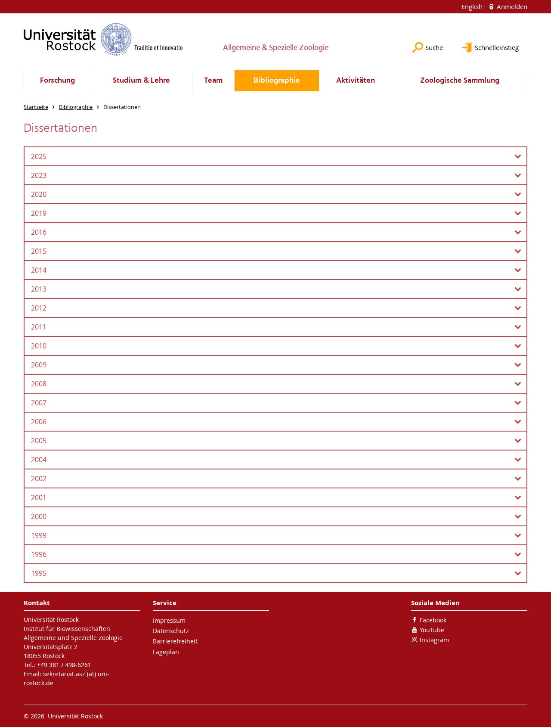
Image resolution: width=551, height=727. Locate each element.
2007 (38, 402)
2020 (38, 194)
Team (213, 81)
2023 (38, 175)
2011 (38, 327)
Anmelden (511, 6)
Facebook (433, 620)
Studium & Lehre (141, 81)
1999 (38, 535)
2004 (38, 459)
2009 (38, 365)
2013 (38, 289)
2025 (38, 156)
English (472, 6)
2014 (38, 270)
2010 (38, 346)
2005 (38, 440)
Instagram (434, 640)
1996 (38, 554)
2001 (38, 497)
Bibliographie (277, 81)
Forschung (57, 81)
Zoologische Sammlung (459, 81)
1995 (38, 573)
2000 (38, 516)
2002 (38, 478)
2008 (38, 383)
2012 (38, 308)
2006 (38, 421)
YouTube (432, 630)
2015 (38, 251)
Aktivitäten (355, 81)
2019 (38, 213)
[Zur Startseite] (103, 39)
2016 (38, 232)
